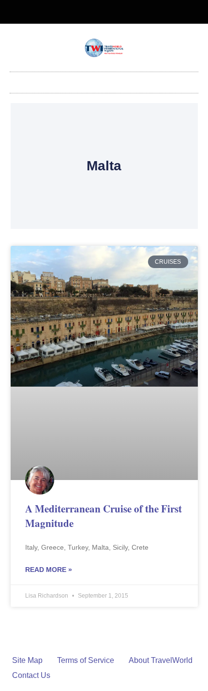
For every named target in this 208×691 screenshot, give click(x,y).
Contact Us (31, 675)
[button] (104, 80)
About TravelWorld (161, 660)
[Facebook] (96, 12)
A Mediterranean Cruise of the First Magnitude (103, 515)
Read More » (48, 569)
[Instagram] (112, 12)
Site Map (27, 660)
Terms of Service (85, 660)
